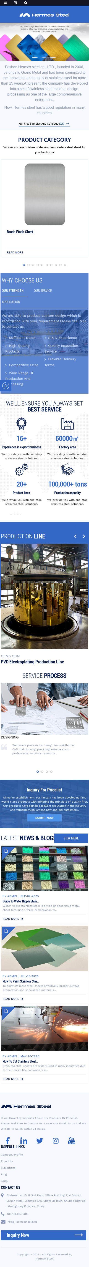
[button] (35, 57)
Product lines (21, 493)
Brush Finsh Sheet (20, 232)
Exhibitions (8, 1167)
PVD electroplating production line (32, 662)
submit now (44, 817)
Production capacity (67, 493)
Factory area (67, 447)
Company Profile (12, 1154)
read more (15, 252)
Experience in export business (21, 447)
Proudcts (7, 1161)
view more (71, 838)
